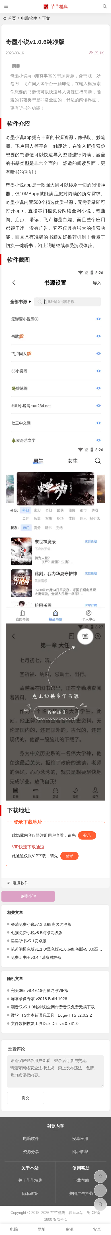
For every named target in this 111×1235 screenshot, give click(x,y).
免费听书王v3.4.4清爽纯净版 (36, 957)
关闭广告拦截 (81, 1193)
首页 (12, 18)
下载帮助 (81, 1180)
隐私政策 (30, 1193)
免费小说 (28, 896)
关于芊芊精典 (30, 1180)
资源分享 (31, 1151)
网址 (42, 1229)
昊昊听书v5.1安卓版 (28, 941)
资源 (69, 1229)
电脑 (14, 1229)
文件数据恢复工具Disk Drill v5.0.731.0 (45, 1023)
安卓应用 (80, 1138)
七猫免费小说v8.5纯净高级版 (36, 932)
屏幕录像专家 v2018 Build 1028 (39, 998)
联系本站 (76, 1213)
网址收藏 (80, 1151)
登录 (87, 835)
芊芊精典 (59, 6)
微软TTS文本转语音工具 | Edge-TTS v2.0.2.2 (51, 1015)
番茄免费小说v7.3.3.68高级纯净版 (41, 924)
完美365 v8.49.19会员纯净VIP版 (40, 990)
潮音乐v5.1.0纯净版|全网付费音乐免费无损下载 (53, 1007)
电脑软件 (29, 18)
